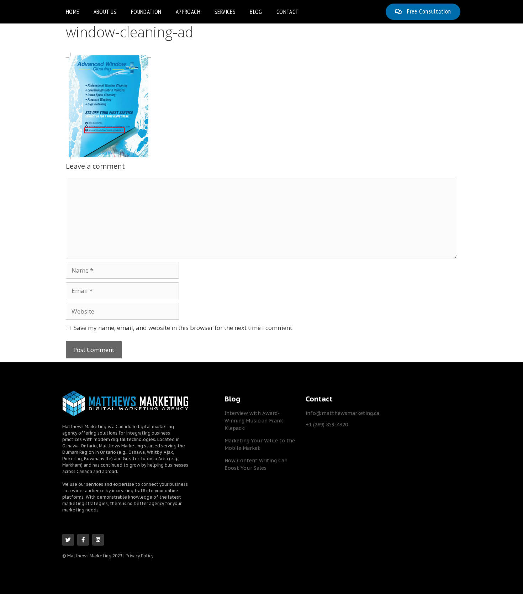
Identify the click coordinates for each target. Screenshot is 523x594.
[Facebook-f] (83, 540)
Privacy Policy (139, 555)
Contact (287, 12)
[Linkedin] (98, 540)
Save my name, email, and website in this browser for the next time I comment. (184, 328)
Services (225, 12)
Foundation (146, 12)
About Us (105, 12)
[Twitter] (68, 540)
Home (72, 12)
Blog (256, 12)
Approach (188, 12)
